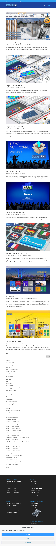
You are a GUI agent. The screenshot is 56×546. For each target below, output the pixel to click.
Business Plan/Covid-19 (11, 457)
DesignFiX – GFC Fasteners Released (14, 415)
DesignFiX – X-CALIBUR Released (13, 430)
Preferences (28, 542)
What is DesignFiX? (11, 296)
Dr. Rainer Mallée (11, 44)
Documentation (9, 385)
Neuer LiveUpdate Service (12, 404)
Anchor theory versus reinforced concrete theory (17, 437)
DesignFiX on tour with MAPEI (13, 410)
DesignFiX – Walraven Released (13, 444)
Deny (28, 538)
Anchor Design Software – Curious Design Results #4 (18, 441)
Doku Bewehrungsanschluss (12, 403)
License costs (9, 383)
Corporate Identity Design (13, 341)
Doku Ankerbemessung (11, 401)
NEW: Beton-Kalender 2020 (12, 464)
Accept (28, 534)
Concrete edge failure (11, 419)
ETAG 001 (8, 367)
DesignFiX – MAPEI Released (14, 86)
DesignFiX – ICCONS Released (13, 450)
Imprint (8, 492)
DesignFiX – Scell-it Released (12, 435)
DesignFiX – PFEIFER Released (13, 446)
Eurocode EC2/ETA (26, 44)
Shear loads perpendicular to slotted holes (16, 453)
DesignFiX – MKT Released (12, 448)
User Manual (10, 481)
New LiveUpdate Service (13, 171)
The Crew (9, 483)
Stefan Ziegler (10, 87)
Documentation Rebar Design (13, 388)
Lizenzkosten (9, 398)
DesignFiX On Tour (10, 371)
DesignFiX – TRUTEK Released (13, 428)
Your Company (34, 503)
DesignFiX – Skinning (10, 412)
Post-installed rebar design (13, 43)
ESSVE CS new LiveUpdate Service (16, 212)
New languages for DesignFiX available (17, 254)
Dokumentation (9, 399)
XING (8, 490)
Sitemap (9, 488)
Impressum (16, 492)
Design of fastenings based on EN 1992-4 (16, 433)
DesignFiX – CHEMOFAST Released (14, 455)
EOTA (7, 381)
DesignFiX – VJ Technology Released (14, 424)
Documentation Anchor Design (13, 387)
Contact (8, 486)
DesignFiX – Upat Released (12, 439)
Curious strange (9, 376)
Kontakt (16, 486)
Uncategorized (9, 362)
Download (22, 87)
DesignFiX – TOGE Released (14, 127)
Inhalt (15, 488)
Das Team (16, 483)
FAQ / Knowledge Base (25, 255)
